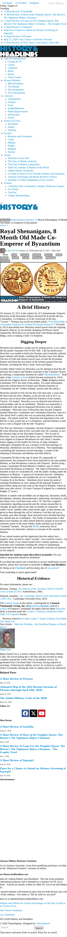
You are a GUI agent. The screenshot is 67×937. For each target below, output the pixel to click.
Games (11, 64)
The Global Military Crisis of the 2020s (23, 698)
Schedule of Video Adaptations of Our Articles (31, 180)
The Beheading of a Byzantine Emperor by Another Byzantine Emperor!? (33, 323)
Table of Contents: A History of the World (28, 167)
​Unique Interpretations (19, 195)
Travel (11, 117)
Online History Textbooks (20, 170)
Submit (39, 928)
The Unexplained (16, 92)
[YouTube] (41, 713)
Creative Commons (35, 611)
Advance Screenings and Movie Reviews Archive (32, 176)
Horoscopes (13, 114)
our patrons (52, 567)
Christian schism (20, 377)
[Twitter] (33, 713)
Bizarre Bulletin (12, 80)
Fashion (12, 102)
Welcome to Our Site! (18, 158)
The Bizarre (13, 86)
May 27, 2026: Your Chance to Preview (28, 39)
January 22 (4, 225)
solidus (3, 608)
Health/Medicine (16, 108)
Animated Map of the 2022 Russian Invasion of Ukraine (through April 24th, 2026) (28, 688)
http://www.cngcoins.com (40, 606)
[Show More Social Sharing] (11, 260)
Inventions (13, 124)
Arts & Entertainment (15, 58)
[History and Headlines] (19, 51)
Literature (12, 68)
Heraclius (60, 608)
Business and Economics (20, 136)
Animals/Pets (14, 99)
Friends (8, 183)
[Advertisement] (33, 821)
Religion (12, 148)
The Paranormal (16, 89)
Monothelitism (52, 374)
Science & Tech (12, 120)
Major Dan (14, 251)
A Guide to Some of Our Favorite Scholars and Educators (36, 173)
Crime (11, 139)
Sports (11, 74)
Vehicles (12, 130)
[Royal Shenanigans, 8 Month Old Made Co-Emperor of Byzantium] (33, 282)
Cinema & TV (15, 61)
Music (11, 71)
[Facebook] (25, 713)
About (7, 155)
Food (10, 105)
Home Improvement (18, 111)
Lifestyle (8, 96)
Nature (11, 127)
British (36, 526)
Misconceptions (15, 83)
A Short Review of (18, 11)
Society (8, 133)
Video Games (14, 77)
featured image (12, 603)
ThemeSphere (43, 923)
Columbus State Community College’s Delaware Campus (36, 186)
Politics (11, 145)
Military (12, 142)
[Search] (1, 200)
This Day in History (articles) (22, 161)
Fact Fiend (13, 189)
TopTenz (12, 192)
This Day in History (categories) (23, 164)
